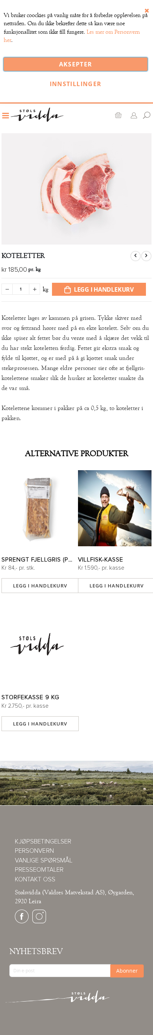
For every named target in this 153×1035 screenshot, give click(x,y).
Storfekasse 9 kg (30, 697)
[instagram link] (39, 921)
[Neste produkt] (146, 256)
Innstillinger (76, 84)
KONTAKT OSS (35, 880)
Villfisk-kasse (100, 560)
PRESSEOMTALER (39, 870)
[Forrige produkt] (135, 256)
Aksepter (75, 64)
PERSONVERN (34, 851)
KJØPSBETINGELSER (43, 842)
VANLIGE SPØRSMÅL (43, 861)
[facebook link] (22, 921)
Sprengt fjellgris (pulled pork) (38, 560)
